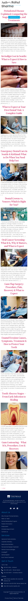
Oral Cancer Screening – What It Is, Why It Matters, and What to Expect (14, 243)
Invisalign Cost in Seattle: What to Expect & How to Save (14, 59)
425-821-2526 (8, 10)
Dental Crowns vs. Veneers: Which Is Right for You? (14, 201)
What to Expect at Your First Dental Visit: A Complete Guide (14, 110)
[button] (26, 22)
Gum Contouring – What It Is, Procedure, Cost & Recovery (14, 445)
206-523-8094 (13, 13)
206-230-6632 (19, 10)
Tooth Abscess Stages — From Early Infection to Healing (14, 396)
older (3, 488)
